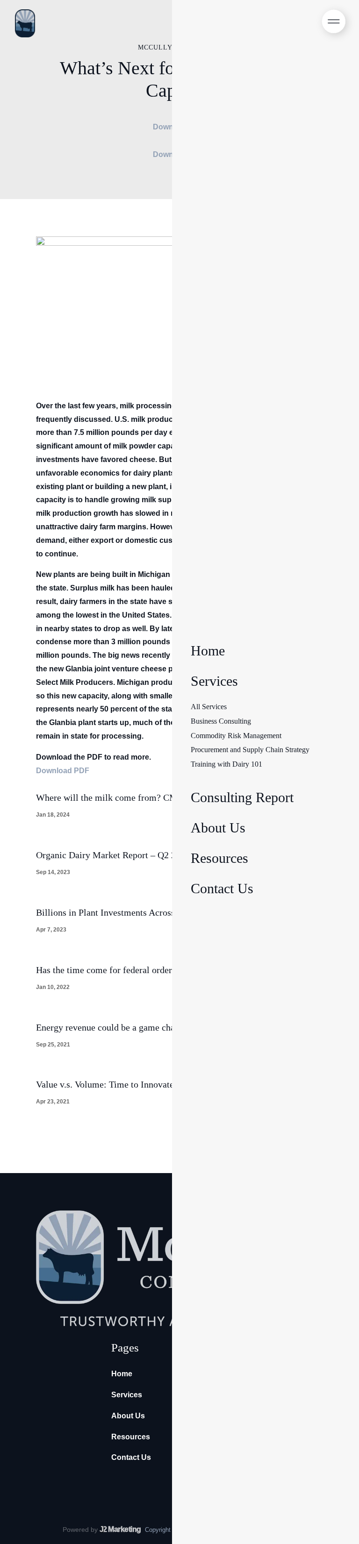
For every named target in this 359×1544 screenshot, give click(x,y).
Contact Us (131, 1457)
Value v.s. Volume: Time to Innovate (105, 1084)
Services (126, 1395)
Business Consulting (221, 721)
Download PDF (62, 771)
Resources (130, 1437)
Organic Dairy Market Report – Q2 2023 (113, 855)
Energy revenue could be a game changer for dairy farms (143, 1027)
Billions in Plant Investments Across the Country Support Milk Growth (171, 912)
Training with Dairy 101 (226, 764)
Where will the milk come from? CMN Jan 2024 (128, 797)
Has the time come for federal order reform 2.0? (127, 970)
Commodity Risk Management (236, 736)
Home (121, 1374)
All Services (209, 707)
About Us (128, 1416)
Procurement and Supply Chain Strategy (250, 750)
